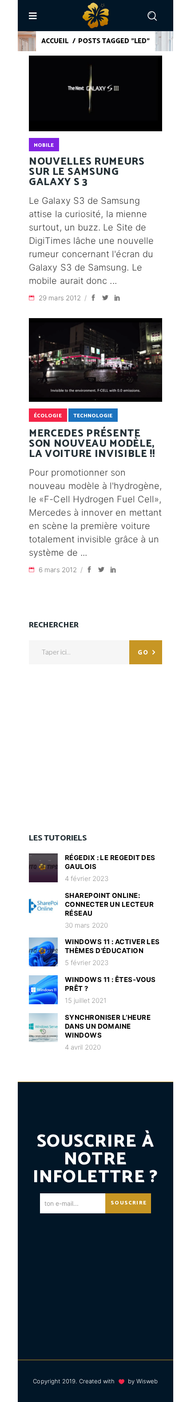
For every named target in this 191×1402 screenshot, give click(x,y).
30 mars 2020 (86, 925)
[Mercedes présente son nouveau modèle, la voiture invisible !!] (95, 360)
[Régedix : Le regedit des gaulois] (43, 867)
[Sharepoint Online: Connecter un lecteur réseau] (43, 905)
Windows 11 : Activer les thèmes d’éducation (112, 946)
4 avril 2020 (83, 1047)
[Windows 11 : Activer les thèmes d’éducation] (43, 951)
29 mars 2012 (61, 298)
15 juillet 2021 (86, 1000)
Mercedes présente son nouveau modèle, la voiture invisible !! (92, 443)
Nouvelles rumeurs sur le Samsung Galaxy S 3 (87, 172)
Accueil (55, 41)
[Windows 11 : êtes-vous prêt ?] (43, 989)
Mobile (44, 145)
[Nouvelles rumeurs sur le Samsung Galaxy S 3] (95, 93)
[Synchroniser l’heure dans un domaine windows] (43, 1027)
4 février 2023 (86, 878)
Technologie (93, 416)
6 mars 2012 (59, 570)
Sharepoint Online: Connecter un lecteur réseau (109, 904)
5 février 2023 (86, 962)
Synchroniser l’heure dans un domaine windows (108, 1026)
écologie (48, 416)
